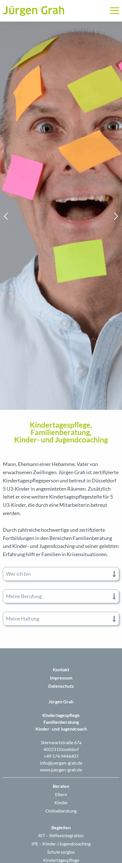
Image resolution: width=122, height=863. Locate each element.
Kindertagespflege (61, 860)
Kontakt (61, 669)
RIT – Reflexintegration (61, 835)
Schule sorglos (61, 851)
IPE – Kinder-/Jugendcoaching (61, 843)
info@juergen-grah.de (61, 762)
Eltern (61, 794)
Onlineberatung (61, 810)
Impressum (61, 677)
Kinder (61, 802)
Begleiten (61, 827)
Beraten (61, 786)
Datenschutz (61, 686)
